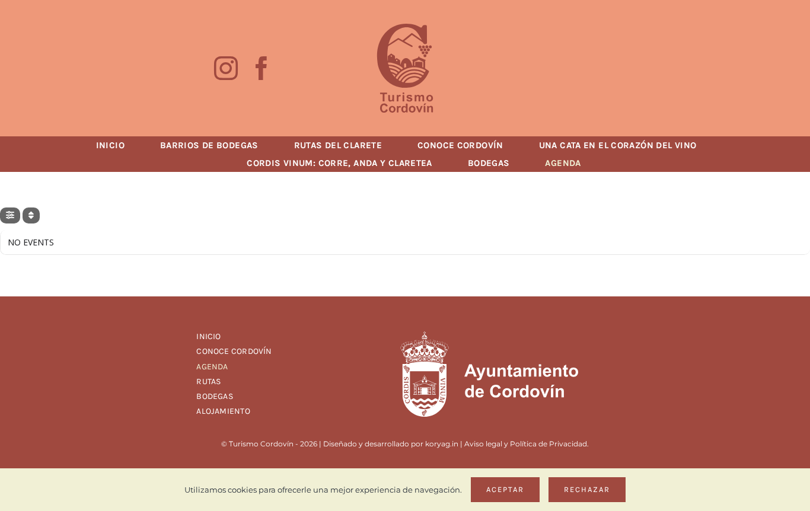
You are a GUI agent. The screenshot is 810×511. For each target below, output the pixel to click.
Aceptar (505, 489)
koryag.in (441, 443)
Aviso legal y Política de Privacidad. (526, 443)
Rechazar (587, 489)
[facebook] (261, 68)
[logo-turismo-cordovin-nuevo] (405, 28)
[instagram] (226, 68)
